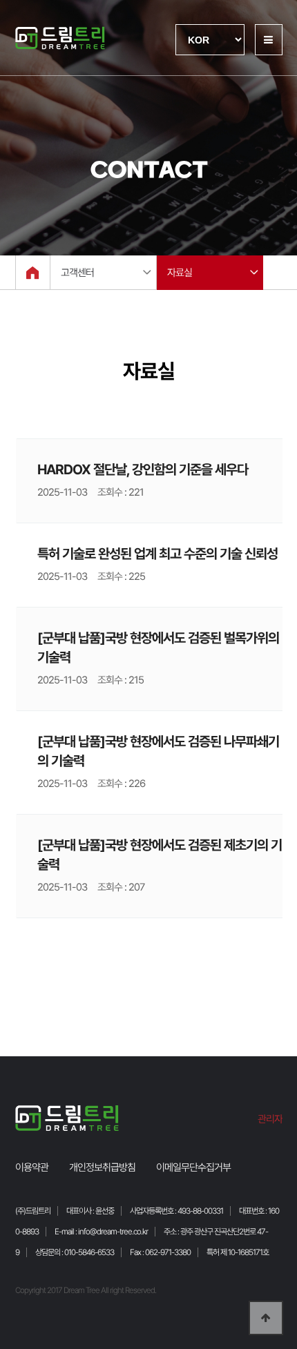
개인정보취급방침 (102, 1167)
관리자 (270, 1119)
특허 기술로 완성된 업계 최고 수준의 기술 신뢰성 (157, 553)
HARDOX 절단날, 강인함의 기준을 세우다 (142, 469)
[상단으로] (266, 1318)
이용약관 (31, 1167)
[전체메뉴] (268, 39)
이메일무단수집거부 (193, 1167)
